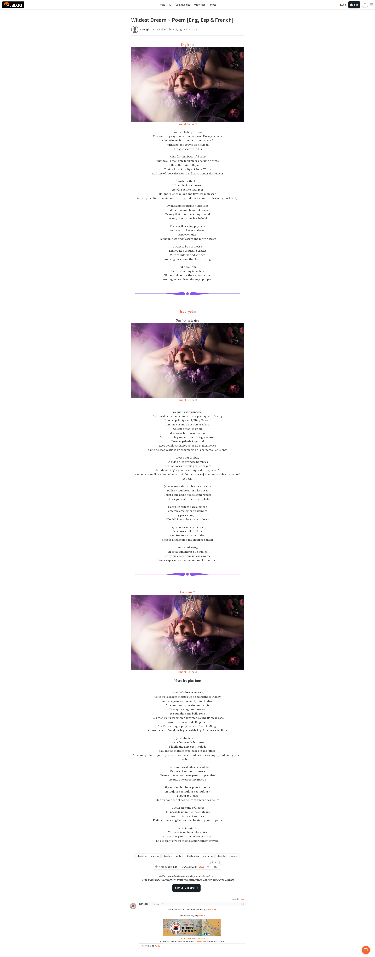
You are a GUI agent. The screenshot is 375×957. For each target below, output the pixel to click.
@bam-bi (201, 915)
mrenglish (146, 29)
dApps (212, 4)
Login (343, 4)
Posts (162, 4)
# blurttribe (165, 29)
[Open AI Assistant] (366, 950)
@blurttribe (211, 909)
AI (170, 4)
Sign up (354, 4)
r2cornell (233, 855)
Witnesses (199, 4)
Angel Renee (186, 124)
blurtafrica (207, 855)
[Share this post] (216, 862)
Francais (186, 592)
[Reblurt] (211, 862)
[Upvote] (182, 866)
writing (179, 855)
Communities (182, 4)
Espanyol (186, 311)
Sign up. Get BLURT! (186, 887)
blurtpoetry (193, 855)
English (186, 44)
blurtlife (221, 855)
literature (168, 855)
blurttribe (142, 855)
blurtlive (155, 855)
